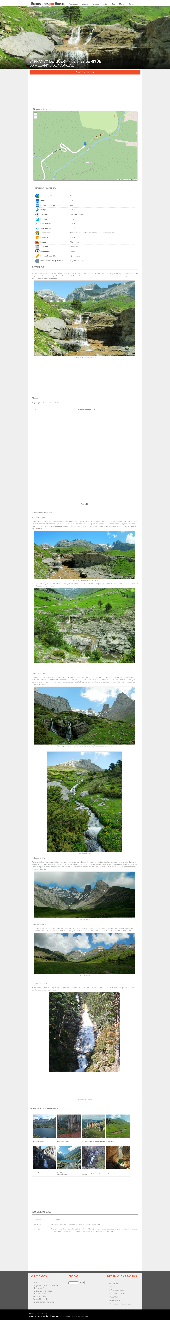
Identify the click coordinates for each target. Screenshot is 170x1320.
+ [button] (35, 114)
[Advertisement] (85, 92)
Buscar (131, 4)
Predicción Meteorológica (120, 1304)
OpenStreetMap (126, 179)
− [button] (35, 117)
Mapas (121, 4)
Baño (35, 1282)
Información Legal (116, 1290)
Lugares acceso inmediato (46, 1285)
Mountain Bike (40, 1288)
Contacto (74, 1316)
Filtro (113, 4)
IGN (87, 504)
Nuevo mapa (114, 1300)
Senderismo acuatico (43, 1302)
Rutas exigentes (41, 1293)
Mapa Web (113, 1297)
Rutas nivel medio (42, 1299)
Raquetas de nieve (42, 1291)
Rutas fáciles (39, 1296)
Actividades (73, 4)
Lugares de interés (100, 4)
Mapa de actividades (117, 1293)
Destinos (85, 4)
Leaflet (118, 179)
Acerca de (113, 1283)
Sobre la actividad (85, 72)
